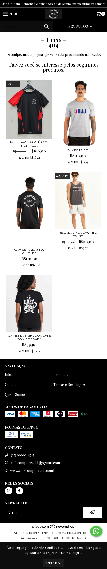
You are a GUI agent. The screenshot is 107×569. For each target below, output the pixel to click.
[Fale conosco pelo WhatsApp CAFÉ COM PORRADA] (96, 531)
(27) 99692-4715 (22, 455)
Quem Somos (15, 394)
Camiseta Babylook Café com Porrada (29, 337)
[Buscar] (46, 26)
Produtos (61, 374)
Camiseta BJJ (78, 150)
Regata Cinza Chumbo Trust (78, 234)
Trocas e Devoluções (70, 384)
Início (9, 374)
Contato (11, 384)
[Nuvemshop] (53, 528)
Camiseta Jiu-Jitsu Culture (29, 251)
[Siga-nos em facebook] (19, 490)
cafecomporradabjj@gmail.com (35, 462)
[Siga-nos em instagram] (8, 490)
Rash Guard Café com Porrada (29, 143)
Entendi (53, 563)
